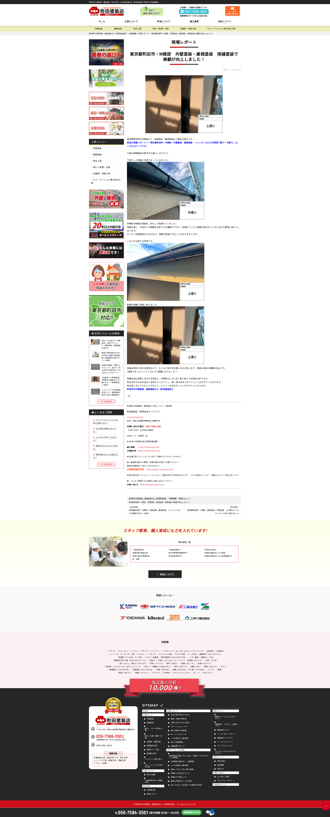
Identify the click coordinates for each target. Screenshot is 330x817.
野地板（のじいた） (195, 660)
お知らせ (220, 768)
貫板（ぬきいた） (211, 666)
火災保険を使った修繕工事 (153, 781)
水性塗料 (220, 651)
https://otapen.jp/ (135, 417)
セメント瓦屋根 (152, 657)
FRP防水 (166, 672)
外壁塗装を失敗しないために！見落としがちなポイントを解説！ (189, 756)
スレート (196, 672)
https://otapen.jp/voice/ (149, 450)
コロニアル (207, 672)
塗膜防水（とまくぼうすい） (210, 654)
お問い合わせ (218, 772)
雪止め (152, 660)
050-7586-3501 (153, 426)
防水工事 (137, 28)
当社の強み (221, 761)
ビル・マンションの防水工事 (153, 766)
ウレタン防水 (180, 654)
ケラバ (223, 666)
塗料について (218, 711)
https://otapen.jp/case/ (148, 447)
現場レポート (152, 794)
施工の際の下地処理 (179, 730)
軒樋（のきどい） (126, 672)
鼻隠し (220, 669)
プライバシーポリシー (225, 780)
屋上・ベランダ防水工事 (153, 729)
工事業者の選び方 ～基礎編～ (183, 761)
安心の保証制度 (177, 742)
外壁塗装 (99, 28)
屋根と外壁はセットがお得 (181, 781)
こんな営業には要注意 (179, 765)
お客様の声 (151, 790)
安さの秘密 (151, 774)
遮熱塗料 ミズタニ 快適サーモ (226, 725)
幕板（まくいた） (188, 663)
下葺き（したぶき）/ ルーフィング (171, 660)
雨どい (147, 666)
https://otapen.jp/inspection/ (159, 469)
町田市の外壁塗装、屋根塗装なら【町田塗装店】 (156, 804)
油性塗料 (210, 651)
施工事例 (146, 786)
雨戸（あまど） (173, 663)
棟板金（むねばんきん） (162, 666)
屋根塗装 (118, 28)
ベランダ (152, 654)
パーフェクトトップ (225, 741)
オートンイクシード (179, 734)
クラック (112, 651)
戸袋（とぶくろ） (157, 663)
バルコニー (141, 654)
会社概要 (220, 765)
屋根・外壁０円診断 (179, 718)
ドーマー (211, 669)
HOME (145, 711)
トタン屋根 (194, 657)
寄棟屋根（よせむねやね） (119, 669)
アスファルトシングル (181, 672)
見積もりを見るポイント (180, 773)
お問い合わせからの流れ (180, 722)
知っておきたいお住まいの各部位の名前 (186, 785)
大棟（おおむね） (163, 669)
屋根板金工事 (152, 745)
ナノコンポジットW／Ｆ (226, 734)
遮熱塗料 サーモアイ (225, 738)
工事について (172, 711)
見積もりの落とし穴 (179, 777)
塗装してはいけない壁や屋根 (182, 769)
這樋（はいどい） (205, 663)
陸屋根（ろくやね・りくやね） (131, 657)
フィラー (134, 651)
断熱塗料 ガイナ (223, 730)
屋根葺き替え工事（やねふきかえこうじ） (130, 660)
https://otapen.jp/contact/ (152, 484)
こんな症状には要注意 (179, 738)
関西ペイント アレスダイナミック (226, 717)
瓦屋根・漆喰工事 (188, 28)
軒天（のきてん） (181, 666)
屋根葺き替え (152, 753)
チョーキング (123, 651)
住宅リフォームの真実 (176, 750)
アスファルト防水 (165, 654)
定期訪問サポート (178, 746)
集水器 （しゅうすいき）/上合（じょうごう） (124, 666)
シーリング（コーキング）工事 (122, 654)
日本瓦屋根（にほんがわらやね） (174, 657)
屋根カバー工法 (207, 657)
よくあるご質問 (223, 776)
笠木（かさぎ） (212, 660)
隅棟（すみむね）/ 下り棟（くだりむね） (189, 669)
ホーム (102, 21)
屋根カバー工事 (153, 749)
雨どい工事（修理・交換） (153, 737)
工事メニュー (148, 714)
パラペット (156, 672)
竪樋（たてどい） (142, 672)
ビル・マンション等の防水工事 (221, 28)
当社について (167, 574)
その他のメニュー (220, 784)
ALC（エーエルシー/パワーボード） (190, 651)
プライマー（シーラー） (150, 651)
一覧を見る (107, 401)
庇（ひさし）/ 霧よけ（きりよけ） (133, 663)
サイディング (168, 651)
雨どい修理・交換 (161, 28)
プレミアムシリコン (225, 745)
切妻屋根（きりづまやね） (143, 669)
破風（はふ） (196, 666)
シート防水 (192, 654)
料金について (148, 770)
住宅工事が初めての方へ (180, 714)
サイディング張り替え (153, 759)
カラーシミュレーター (179, 726)
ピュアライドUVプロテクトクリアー (226, 752)
